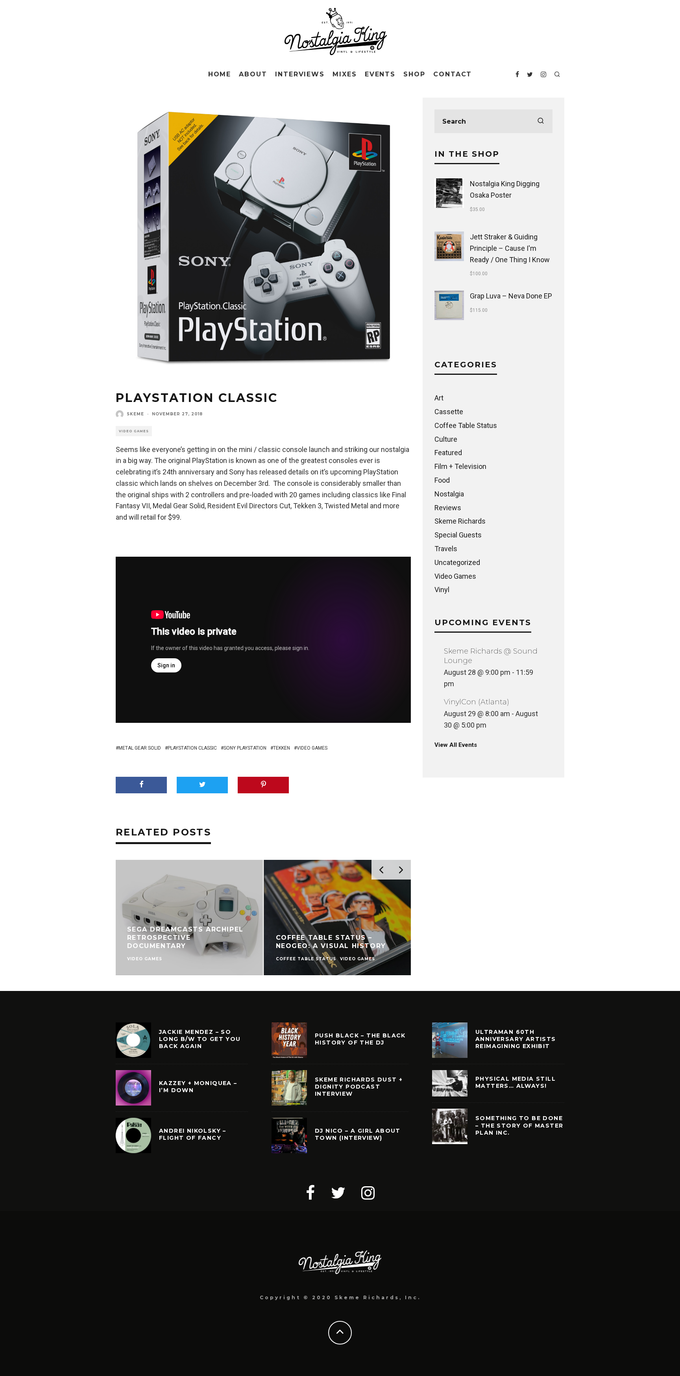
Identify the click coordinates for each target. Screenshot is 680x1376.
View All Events (455, 744)
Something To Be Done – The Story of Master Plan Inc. (519, 1125)
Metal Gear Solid (139, 748)
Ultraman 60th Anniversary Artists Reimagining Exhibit (515, 1039)
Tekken (281, 748)
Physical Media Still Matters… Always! (515, 1082)
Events (380, 74)
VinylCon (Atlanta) (476, 702)
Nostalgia (449, 494)
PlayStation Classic (192, 748)
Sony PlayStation (245, 748)
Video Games (134, 431)
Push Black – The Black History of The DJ (360, 1039)
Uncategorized (457, 562)
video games (312, 748)
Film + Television (460, 466)
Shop (414, 74)
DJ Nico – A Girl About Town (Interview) (358, 1134)
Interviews (300, 74)
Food (442, 480)
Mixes (345, 74)
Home (219, 74)
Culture (445, 439)
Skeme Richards (460, 521)
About (253, 74)
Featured (448, 452)
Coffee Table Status (465, 425)
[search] (540, 121)
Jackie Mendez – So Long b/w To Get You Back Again (200, 1039)
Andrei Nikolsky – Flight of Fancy (192, 1134)
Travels (445, 548)
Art (438, 398)
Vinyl (441, 589)
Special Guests (458, 535)
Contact (452, 74)
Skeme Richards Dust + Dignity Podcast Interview (359, 1086)
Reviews (447, 508)
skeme (135, 414)
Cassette (448, 411)
